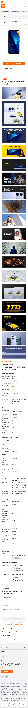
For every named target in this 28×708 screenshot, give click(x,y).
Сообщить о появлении (14, 63)
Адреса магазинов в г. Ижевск (9, 667)
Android (13, 386)
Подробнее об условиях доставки (10, 639)
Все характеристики (7, 361)
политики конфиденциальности (16, 624)
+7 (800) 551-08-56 (22, 2)
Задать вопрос (7, 671)
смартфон (14, 383)
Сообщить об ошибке (7, 585)
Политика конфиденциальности (9, 700)
